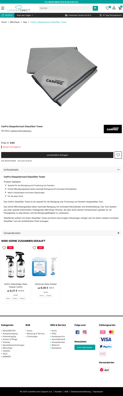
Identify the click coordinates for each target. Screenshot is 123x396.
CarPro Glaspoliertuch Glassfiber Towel (48, 22)
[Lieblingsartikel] (107, 8)
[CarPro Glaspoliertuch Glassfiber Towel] (61, 73)
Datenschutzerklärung (81, 391)
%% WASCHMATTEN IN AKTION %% (61, 2)
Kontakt (58, 391)
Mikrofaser (15, 22)
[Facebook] (78, 333)
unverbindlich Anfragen (57, 155)
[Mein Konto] (114, 8)
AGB (66, 391)
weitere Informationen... (21, 131)
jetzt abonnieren (84, 347)
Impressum (98, 391)
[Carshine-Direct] (18, 8)
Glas (25, 22)
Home (4, 22)
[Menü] (2, 8)
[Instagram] (85, 333)
